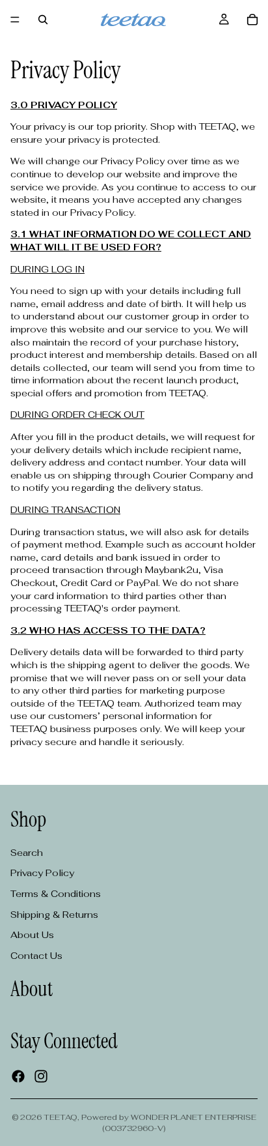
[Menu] (15, 20)
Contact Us (36, 956)
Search (26, 853)
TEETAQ (60, 1117)
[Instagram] (41, 1076)
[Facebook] (18, 1076)
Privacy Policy (42, 873)
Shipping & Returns (54, 914)
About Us (32, 935)
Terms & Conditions (55, 894)
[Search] (43, 19)
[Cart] (252, 19)
